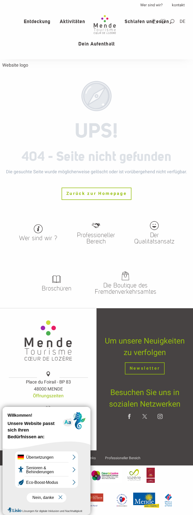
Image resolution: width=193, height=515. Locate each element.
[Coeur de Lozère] (105, 475)
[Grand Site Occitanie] (150, 475)
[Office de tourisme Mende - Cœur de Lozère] (104, 24)
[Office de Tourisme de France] (168, 500)
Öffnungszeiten (48, 395)
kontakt (178, 5)
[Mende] (146, 500)
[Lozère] (134, 475)
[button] (172, 21)
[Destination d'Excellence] (122, 500)
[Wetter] (154, 21)
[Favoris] (164, 21)
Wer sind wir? (151, 5)
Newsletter (145, 368)
